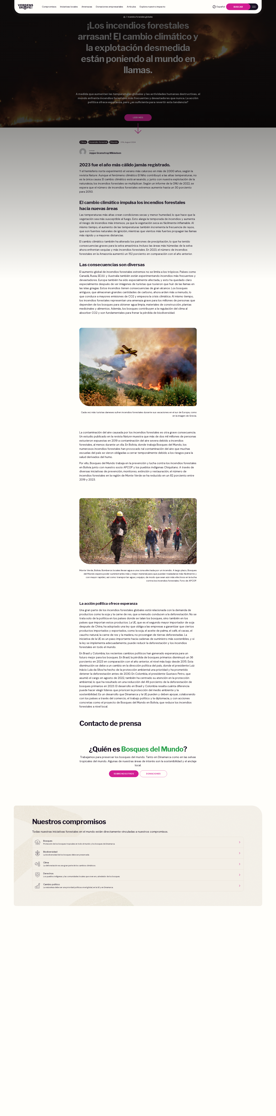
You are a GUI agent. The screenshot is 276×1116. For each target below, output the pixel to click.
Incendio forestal (98, 142)
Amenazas (87, 6)
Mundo (114, 142)
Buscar (238, 7)
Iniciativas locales (69, 6)
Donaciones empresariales (109, 6)
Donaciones (153, 773)
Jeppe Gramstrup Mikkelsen (105, 153)
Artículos (131, 6)
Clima (83, 142)
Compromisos (49, 6)
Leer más (138, 117)
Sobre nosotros (124, 773)
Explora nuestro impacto (152, 6)
